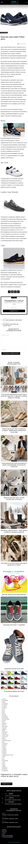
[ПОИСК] (26, 2)
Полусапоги (5, 736)
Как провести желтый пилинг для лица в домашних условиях (14, 564)
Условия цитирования (7, 836)
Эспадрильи (5, 770)
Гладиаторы (5, 717)
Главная (4, 829)
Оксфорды (4, 732)
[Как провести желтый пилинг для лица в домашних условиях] (14, 548)
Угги (3, 757)
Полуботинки (5, 734)
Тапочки (4, 753)
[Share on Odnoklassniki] (15, 291)
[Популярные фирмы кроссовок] (14, 680)
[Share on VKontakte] (12, 291)
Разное (14, 426)
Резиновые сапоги (6, 740)
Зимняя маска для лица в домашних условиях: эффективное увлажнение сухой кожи (14, 430)
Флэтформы (5, 760)
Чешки (3, 764)
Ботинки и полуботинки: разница (13, 804)
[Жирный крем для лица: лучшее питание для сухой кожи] (14, 482)
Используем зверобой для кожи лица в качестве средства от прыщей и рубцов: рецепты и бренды (14, 395)
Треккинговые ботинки (7, 754)
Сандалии (4, 744)
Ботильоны (5, 704)
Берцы (3, 702)
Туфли (3, 756)
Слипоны (4, 750)
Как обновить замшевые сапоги (13, 799)
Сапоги (4, 746)
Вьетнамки (4, 716)
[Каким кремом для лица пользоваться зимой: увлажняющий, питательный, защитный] (14, 448)
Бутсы (3, 713)
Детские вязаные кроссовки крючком (14, 594)
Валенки (4, 714)
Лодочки (4, 727)
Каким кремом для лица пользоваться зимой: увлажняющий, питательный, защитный (14, 464)
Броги (3, 710)
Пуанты (4, 737)
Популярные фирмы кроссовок (14, 691)
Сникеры (4, 752)
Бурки (3, 712)
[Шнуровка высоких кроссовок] (14, 647)
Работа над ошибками (7, 835)
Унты (3, 759)
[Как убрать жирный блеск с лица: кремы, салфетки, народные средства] (14, 515)
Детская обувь (5, 719)
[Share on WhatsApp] (18, 291)
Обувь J (14, 2)
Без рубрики (5, 700)
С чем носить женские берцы (12, 795)
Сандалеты (5, 743)
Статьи (4, 832)
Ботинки (4, 706)
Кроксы (4, 724)
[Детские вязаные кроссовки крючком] (14, 584)
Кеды (3, 722)
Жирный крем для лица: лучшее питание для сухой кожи (14, 498)
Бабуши (4, 699)
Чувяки (4, 766)
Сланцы (4, 747)
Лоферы (4, 729)
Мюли (3, 730)
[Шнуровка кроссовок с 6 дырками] (14, 610)
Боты (3, 709)
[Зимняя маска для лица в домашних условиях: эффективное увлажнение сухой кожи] (14, 414)
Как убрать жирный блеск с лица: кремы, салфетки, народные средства (14, 531)
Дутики (4, 720)
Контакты (4, 831)
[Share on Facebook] (9, 291)
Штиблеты (4, 769)
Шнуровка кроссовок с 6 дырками (14, 625)
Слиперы (4, 749)
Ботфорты (4, 707)
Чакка (3, 762)
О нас (3, 834)
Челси (3, 763)
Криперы (4, 723)
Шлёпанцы (4, 767)
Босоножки (5, 703)
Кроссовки (14, 573)
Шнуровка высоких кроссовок (14, 668)
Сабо (3, 742)
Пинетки (4, 733)
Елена (3, 813)
